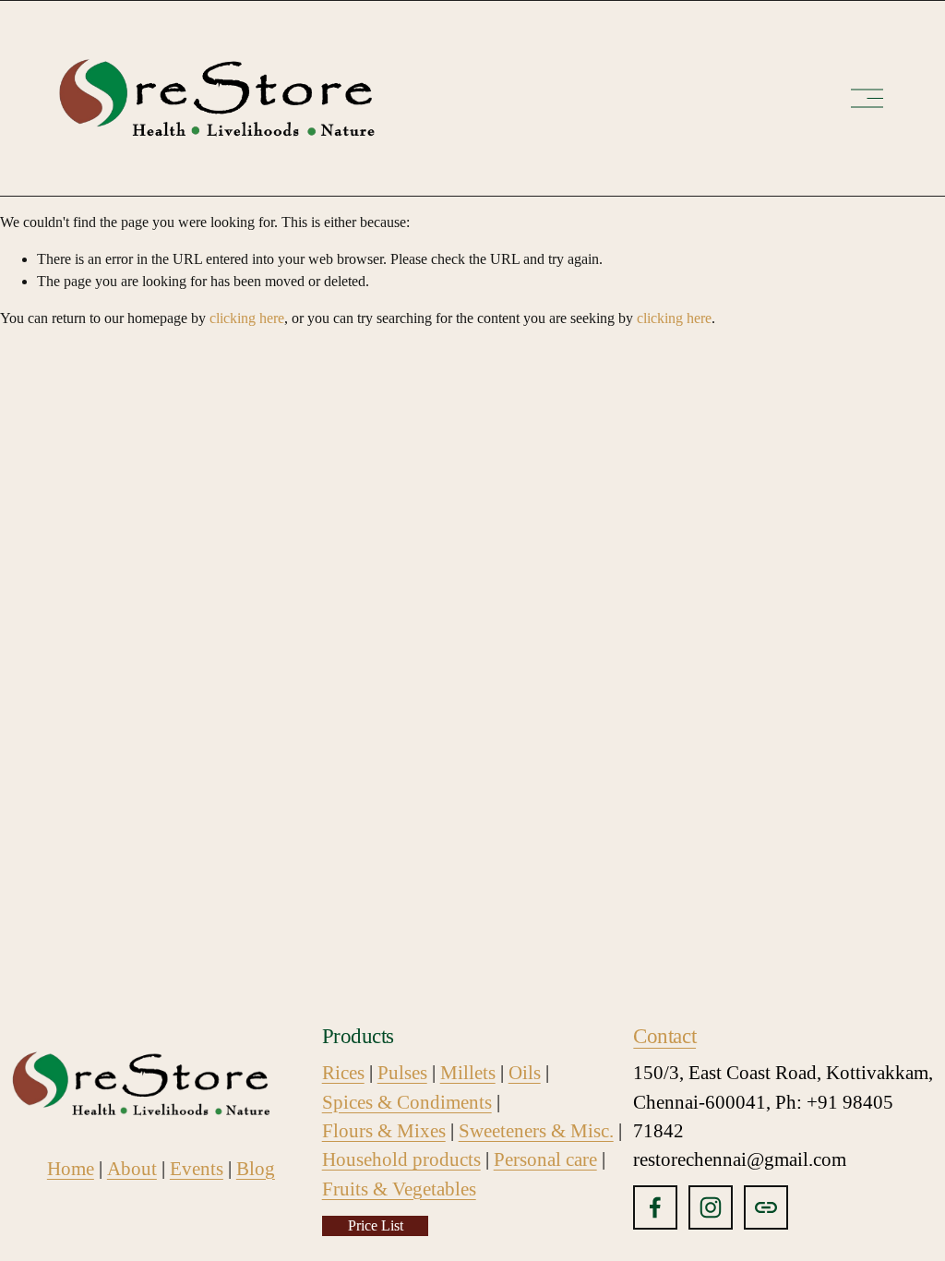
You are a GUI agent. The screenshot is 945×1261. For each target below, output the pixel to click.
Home (70, 1169)
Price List (375, 1225)
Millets (468, 1073)
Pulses (402, 1073)
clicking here (246, 318)
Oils (524, 1073)
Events (196, 1169)
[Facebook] (655, 1207)
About (132, 1169)
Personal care (545, 1159)
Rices (343, 1073)
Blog (255, 1169)
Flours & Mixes (384, 1131)
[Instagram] (710, 1207)
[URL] (766, 1207)
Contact (664, 1036)
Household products (401, 1159)
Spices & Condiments (407, 1102)
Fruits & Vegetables (399, 1189)
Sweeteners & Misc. (536, 1131)
